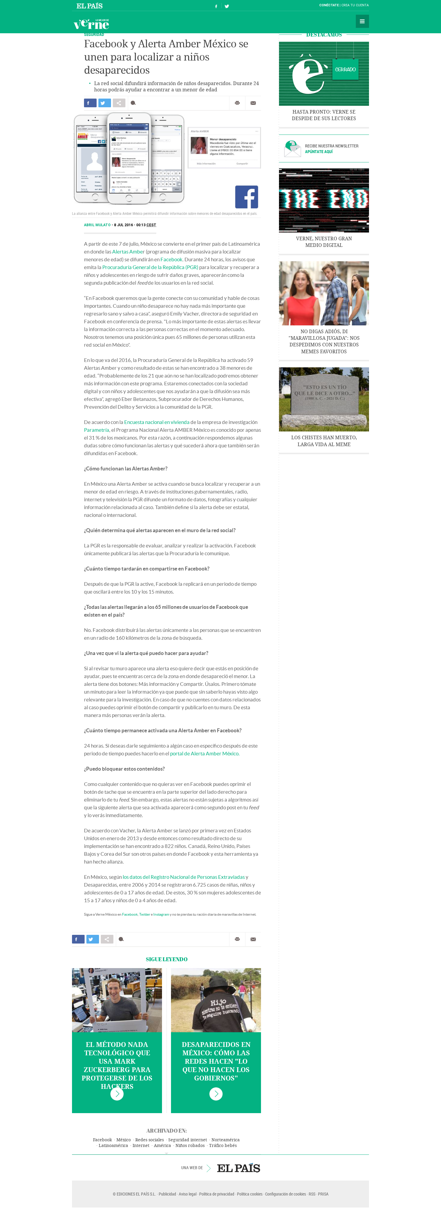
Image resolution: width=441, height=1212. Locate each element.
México (123, 1139)
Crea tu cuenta (355, 5)
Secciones (362, 21)
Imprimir (237, 103)
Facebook (171, 259)
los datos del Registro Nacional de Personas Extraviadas (184, 877)
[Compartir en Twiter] (104, 103)
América (162, 1145)
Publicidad (167, 1194)
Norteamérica (226, 1139)
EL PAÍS (238, 1167)
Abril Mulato (98, 225)
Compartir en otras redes (119, 103)
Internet (141, 1145)
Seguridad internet (187, 1139)
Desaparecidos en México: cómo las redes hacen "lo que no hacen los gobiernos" (216, 1061)
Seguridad (94, 34)
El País (90, 5)
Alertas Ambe (127, 251)
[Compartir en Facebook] (90, 103)
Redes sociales (149, 1139)
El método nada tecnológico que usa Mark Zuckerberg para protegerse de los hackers (117, 1066)
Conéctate (329, 5)
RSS (312, 1194)
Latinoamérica (113, 1145)
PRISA (323, 1194)
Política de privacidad (216, 1194)
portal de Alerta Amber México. (205, 753)
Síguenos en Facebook (216, 5)
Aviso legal (187, 1194)
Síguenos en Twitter (227, 5)
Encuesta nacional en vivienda (157, 422)
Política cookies (249, 1194)
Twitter (144, 914)
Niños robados (190, 1145)
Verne (91, 24)
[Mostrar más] (166, 1153)
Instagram (161, 914)
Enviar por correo (253, 103)
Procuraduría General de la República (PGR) (150, 267)
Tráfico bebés (223, 1145)
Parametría (96, 430)
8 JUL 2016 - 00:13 (135, 225)
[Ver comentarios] (134, 103)
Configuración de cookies (285, 1194)
